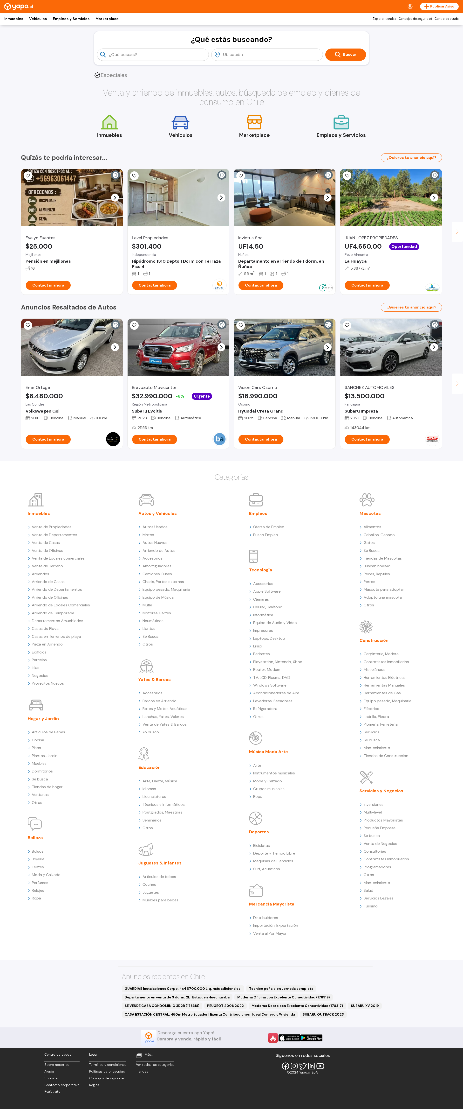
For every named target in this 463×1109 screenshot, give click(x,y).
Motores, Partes (157, 613)
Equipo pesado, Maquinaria (166, 589)
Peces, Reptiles (377, 573)
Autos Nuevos (155, 542)
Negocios (40, 675)
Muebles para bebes (160, 900)
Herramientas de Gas (382, 692)
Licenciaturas (154, 796)
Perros (369, 581)
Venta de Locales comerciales (58, 558)
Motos (148, 534)
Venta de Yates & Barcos (165, 724)
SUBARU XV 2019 (365, 1006)
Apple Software (267, 591)
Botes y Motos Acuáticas (165, 708)
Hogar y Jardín (43, 719)
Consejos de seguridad (415, 19)
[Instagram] (294, 1066)
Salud (368, 890)
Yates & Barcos (154, 679)
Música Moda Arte (268, 752)
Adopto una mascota (383, 597)
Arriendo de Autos (159, 550)
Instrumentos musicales (274, 773)
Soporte (51, 1078)
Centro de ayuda (447, 19)
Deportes (259, 832)
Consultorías (375, 851)
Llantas (149, 628)
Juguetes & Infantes (160, 863)
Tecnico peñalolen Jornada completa (281, 988)
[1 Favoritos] (240, 325)
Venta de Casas (46, 542)
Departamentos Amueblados (57, 620)
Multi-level (373, 812)
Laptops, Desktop (269, 638)
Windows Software (269, 685)
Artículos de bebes (159, 876)
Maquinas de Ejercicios (273, 860)
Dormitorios (42, 771)
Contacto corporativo (62, 1085)
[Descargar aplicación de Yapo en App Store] (289, 1037)
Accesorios (153, 558)
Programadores (377, 867)
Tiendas (142, 1071)
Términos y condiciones (107, 1065)
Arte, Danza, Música (160, 781)
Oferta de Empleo (268, 526)
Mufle (147, 605)
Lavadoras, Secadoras (273, 700)
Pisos (36, 747)
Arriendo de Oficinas (50, 597)
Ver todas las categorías (155, 1065)
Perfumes (40, 882)
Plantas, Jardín (44, 755)
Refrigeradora (265, 708)
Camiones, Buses (157, 573)
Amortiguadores (157, 566)
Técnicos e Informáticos (164, 804)
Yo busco (151, 732)
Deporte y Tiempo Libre (274, 853)
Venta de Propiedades (51, 526)
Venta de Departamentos (54, 534)
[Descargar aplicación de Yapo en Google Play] (311, 1037)
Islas (35, 667)
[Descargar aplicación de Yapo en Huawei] (273, 1037)
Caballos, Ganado (379, 534)
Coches (149, 884)
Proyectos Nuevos (48, 683)
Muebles (39, 763)
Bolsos (37, 851)
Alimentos (372, 526)
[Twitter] (303, 1066)
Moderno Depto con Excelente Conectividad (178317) (297, 1006)
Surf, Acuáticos (266, 868)
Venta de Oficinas (47, 550)
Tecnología (260, 570)
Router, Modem (266, 669)
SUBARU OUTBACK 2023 (323, 1014)
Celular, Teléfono (267, 607)
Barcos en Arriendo (160, 700)
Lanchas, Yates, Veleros (163, 716)
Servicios (371, 732)
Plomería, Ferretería (381, 724)
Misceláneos (374, 669)
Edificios (39, 652)
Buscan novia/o (377, 566)
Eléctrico (371, 708)
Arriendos (40, 573)
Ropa (36, 898)
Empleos (258, 513)
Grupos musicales (269, 788)
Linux (257, 646)
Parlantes (261, 653)
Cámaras (261, 599)
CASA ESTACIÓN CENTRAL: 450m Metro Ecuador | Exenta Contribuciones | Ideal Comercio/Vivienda (210, 1014)
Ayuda (49, 1071)
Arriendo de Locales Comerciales (61, 605)
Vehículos (38, 18)
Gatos (369, 542)
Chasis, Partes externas (163, 581)
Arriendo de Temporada (53, 613)
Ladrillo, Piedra (376, 716)
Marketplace (107, 18)
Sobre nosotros (56, 1065)
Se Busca (150, 636)
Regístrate (52, 1091)
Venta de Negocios (380, 843)
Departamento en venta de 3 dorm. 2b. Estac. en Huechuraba (177, 997)
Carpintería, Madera (381, 653)
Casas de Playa (45, 628)
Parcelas (39, 659)
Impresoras (263, 630)
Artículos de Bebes (48, 732)
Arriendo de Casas (48, 581)
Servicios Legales (379, 898)
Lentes (38, 867)
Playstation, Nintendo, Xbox (277, 661)
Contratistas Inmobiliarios (386, 661)
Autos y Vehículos (157, 513)
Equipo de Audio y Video (275, 622)
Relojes (38, 890)
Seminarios (152, 820)
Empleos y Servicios (71, 18)
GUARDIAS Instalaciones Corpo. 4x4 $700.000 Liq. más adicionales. (183, 988)
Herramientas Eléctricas (385, 677)
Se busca (40, 779)
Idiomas (149, 788)
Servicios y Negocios (381, 791)
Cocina (38, 740)
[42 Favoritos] (134, 175)
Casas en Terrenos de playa (56, 636)
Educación (149, 767)
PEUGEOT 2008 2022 (225, 1006)
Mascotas (370, 513)
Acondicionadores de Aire (276, 692)
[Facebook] (285, 1066)
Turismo (371, 906)
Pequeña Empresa (379, 827)
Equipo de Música (158, 597)
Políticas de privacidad (107, 1071)
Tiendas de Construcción (386, 755)
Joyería (38, 859)
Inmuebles (13, 18)
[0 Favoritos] (28, 175)
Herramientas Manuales (384, 685)
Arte (257, 765)
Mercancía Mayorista (271, 904)
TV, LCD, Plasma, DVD (271, 677)
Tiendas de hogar (47, 786)
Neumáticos (153, 620)
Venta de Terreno (47, 566)
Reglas (94, 1085)
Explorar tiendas (384, 19)
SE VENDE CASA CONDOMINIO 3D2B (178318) (162, 1006)
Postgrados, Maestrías (162, 812)
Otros (37, 802)
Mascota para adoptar (384, 589)
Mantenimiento (377, 747)
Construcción (374, 640)
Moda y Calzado (46, 874)
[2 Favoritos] (240, 175)
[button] (115, 197)
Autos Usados (155, 526)
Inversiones (373, 804)
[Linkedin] (311, 1066)
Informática (263, 615)
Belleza (35, 838)
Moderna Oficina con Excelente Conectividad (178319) (283, 997)
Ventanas (40, 794)
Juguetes (151, 892)
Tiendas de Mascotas (383, 558)
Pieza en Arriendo (47, 644)
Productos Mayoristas (383, 820)
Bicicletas (261, 845)
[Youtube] (320, 1066)
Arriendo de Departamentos (57, 589)
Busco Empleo (265, 534)
